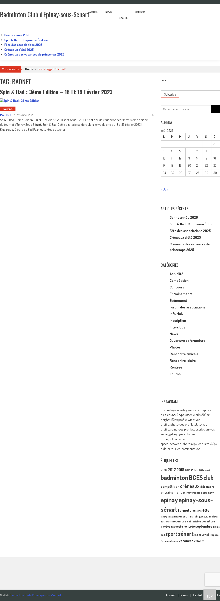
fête (206, 510)
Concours (177, 287)
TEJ (196, 534)
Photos (175, 347)
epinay (169, 500)
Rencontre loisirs (183, 360)
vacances (186, 540)
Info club (176, 314)
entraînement (171, 492)
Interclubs (177, 327)
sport (171, 533)
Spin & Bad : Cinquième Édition (26, 40)
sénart (186, 533)
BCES (196, 477)
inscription (166, 516)
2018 (180, 469)
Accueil (93, 12)
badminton (174, 477)
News (108, 12)
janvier (177, 516)
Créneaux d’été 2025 (19, 50)
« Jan (164, 189)
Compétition (179, 280)
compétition (170, 486)
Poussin (5, 115)
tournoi (204, 535)
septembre (203, 526)
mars (169, 521)
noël (189, 521)
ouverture (208, 521)
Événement (178, 300)
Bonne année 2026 (17, 35)
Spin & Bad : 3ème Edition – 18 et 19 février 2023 (56, 92)
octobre (197, 521)
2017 (172, 469)
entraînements (191, 492)
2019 (187, 470)
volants (199, 541)
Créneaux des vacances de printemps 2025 (34, 54)
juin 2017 (203, 516)
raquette (177, 526)
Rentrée (176, 367)
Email (164, 80)
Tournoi (7, 109)
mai (211, 516)
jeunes (188, 516)
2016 (164, 470)
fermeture (186, 510)
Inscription (178, 320)
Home (29, 69)
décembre (207, 487)
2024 (202, 470)
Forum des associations (187, 307)
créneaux (190, 486)
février (199, 510)
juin (196, 516)
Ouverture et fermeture (187, 340)
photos (165, 526)
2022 (194, 470)
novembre (179, 521)
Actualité (176, 274)
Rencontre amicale (184, 354)
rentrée (189, 526)
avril (207, 470)
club (208, 477)
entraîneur (207, 492)
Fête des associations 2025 (23, 45)
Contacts (140, 12)
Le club (123, 18)
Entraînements (181, 294)
